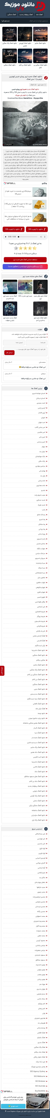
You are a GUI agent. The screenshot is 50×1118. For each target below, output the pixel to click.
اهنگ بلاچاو (41, 1037)
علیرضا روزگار (41, 616)
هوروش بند (41, 1023)
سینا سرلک (41, 568)
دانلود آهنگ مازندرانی (38, 815)
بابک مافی (41, 461)
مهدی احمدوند (40, 965)
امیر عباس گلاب (40, 427)
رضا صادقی (41, 524)
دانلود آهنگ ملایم (40, 43)
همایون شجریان (40, 1018)
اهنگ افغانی (41, 1033)
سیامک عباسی (40, 553)
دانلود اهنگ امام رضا (38, 650)
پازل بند (42, 476)
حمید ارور (41, 85)
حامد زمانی (41, 481)
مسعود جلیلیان (40, 955)
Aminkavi (26, 1115)
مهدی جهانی (41, 970)
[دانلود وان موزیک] (25, 6)
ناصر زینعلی (41, 1008)
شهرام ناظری (41, 592)
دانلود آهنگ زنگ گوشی (37, 796)
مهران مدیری (41, 989)
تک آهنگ (33, 85)
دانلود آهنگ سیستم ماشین (36, 742)
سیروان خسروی (40, 558)
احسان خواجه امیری (38, 393)
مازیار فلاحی (41, 873)
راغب (43, 510)
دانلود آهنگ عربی (39, 689)
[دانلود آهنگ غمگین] (9, 56)
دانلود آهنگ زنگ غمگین (9, 43)
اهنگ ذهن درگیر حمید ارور (40, 297)
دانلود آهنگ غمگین (9, 65)
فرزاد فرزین (41, 853)
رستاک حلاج (41, 514)
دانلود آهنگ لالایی (39, 767)
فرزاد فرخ (42, 848)
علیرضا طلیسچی (40, 621)
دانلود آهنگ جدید (33, 89)
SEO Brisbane (40, 1081)
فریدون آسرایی (40, 858)
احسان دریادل (40, 398)
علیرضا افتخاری (40, 611)
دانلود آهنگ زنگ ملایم (38, 747)
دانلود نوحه (41, 713)
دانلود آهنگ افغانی (39, 704)
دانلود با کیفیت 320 (35, 229)
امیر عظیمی (41, 432)
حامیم (43, 490)
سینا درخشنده (40, 563)
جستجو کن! (6, 21)
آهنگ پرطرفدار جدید (26, 14)
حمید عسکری (41, 500)
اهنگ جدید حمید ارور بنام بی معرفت (10, 319)
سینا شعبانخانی (40, 573)
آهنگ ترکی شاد (40, 708)
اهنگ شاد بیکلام (39, 1052)
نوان (43, 1013)
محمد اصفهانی (40, 916)
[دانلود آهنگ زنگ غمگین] (9, 34)
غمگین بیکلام (40, 660)
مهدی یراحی (41, 979)
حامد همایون (40, 485)
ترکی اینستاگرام (40, 645)
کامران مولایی (40, 863)
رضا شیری (42, 519)
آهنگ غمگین (11, 14)
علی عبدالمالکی (40, 834)
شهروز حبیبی (41, 597)
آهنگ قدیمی (41, 641)
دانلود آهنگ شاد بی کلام (37, 781)
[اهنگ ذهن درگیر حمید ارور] (40, 287)
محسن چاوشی (40, 902)
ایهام (43, 446)
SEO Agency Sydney (37, 1071)
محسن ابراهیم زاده (39, 897)
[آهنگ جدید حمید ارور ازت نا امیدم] (10, 287)
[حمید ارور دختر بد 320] (25, 287)
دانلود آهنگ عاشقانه (38, 810)
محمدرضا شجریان (39, 921)
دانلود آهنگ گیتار (39, 728)
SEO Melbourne (39, 1076)
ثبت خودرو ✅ (13, 1106)
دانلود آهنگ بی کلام (25, 65)
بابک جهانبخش (40, 456)
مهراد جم (42, 984)
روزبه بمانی (41, 534)
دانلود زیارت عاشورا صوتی (36, 718)
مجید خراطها (41, 887)
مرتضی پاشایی (40, 945)
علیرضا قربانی (41, 626)
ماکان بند (42, 877)
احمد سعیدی (41, 403)
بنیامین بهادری (40, 466)
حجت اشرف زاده (40, 495)
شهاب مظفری (40, 582)
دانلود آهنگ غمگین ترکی (37, 805)
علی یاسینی (41, 843)
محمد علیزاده (40, 931)
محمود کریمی (40, 940)
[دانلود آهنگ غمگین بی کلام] (40, 56)
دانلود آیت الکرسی (39, 757)
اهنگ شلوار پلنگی (39, 1057)
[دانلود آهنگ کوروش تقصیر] (25, 34)
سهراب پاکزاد (41, 548)
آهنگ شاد (39, 14)
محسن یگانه (41, 911)
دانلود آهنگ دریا (40, 733)
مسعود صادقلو (40, 960)
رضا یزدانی (42, 529)
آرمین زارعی (41, 408)
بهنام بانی (42, 471)
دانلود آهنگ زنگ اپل (38, 820)
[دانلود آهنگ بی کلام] (25, 56)
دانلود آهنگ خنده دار (38, 738)
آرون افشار (41, 413)
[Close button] (48, 1091)
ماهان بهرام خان (40, 882)
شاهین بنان (41, 577)
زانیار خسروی (41, 539)
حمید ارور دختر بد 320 (25, 296)
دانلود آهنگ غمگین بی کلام (40, 66)
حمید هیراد (41, 505)
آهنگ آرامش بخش (39, 636)
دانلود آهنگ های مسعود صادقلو (34, 776)
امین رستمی (41, 442)
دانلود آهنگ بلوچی (39, 791)
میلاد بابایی (41, 999)
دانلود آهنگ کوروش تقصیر (25, 44)
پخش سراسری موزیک (38, 1067)
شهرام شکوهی (40, 587)
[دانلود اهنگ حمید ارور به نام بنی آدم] (40, 309)
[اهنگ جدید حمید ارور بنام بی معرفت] (10, 309)
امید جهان (41, 422)
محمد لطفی (41, 936)
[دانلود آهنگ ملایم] (40, 34)
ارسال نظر (9, 352)
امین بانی (42, 437)
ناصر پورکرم (41, 1003)
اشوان (43, 417)
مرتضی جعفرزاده (40, 950)
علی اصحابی (41, 607)
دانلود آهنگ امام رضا (38, 762)
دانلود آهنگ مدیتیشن (37, 694)
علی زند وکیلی (40, 631)
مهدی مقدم (41, 974)
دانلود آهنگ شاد (40, 771)
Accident (29, 1115)
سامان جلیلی (41, 544)
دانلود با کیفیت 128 (12, 229)
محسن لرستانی (40, 906)
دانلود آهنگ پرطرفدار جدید (36, 786)
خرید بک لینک (40, 1062)
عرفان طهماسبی (40, 602)
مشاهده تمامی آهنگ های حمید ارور (25, 259)
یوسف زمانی (41, 1028)
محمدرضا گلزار (40, 926)
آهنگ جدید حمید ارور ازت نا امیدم (10, 297)
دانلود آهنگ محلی (39, 801)
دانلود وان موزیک (21, 95)
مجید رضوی (41, 892)
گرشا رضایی (41, 868)
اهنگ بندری (41, 1042)
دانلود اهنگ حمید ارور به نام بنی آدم (40, 319)
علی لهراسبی (41, 839)
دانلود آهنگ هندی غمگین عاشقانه (34, 723)
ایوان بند (42, 451)
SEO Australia (40, 1086)
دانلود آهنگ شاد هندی (38, 752)
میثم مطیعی (41, 994)
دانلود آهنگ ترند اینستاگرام (36, 699)
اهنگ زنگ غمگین (39, 1047)
